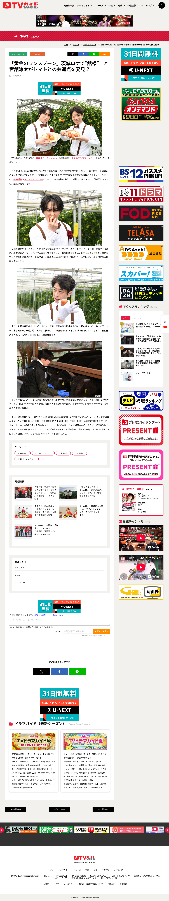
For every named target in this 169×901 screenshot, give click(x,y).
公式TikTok (20, 582)
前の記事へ (16, 809)
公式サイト (19, 567)
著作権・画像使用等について (91, 884)
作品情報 (132, 5)
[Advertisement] (141, 143)
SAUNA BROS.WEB (98, 876)
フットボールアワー (33, 179)
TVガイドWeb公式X (109, 878)
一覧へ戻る (59, 809)
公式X (17, 574)
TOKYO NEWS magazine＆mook (25, 876)
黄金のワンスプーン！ (81, 158)
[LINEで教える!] (94, 54)
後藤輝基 (17, 179)
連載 (120, 5)
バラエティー (37, 54)
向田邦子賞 (69, 5)
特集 (111, 5)
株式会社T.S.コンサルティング (83, 878)
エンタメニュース (18, 54)
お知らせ (47, 884)
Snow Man (52, 158)
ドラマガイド (83, 5)
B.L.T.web (48, 876)
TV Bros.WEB (61, 876)
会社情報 (123, 884)
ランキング (146, 5)
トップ (51, 870)
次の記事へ (103, 809)
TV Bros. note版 (79, 876)
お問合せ (111, 884)
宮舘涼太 (40, 158)
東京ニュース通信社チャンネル (147, 876)
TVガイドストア (60, 878)
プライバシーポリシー (65, 884)
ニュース (99, 5)
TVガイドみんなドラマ (120, 876)
